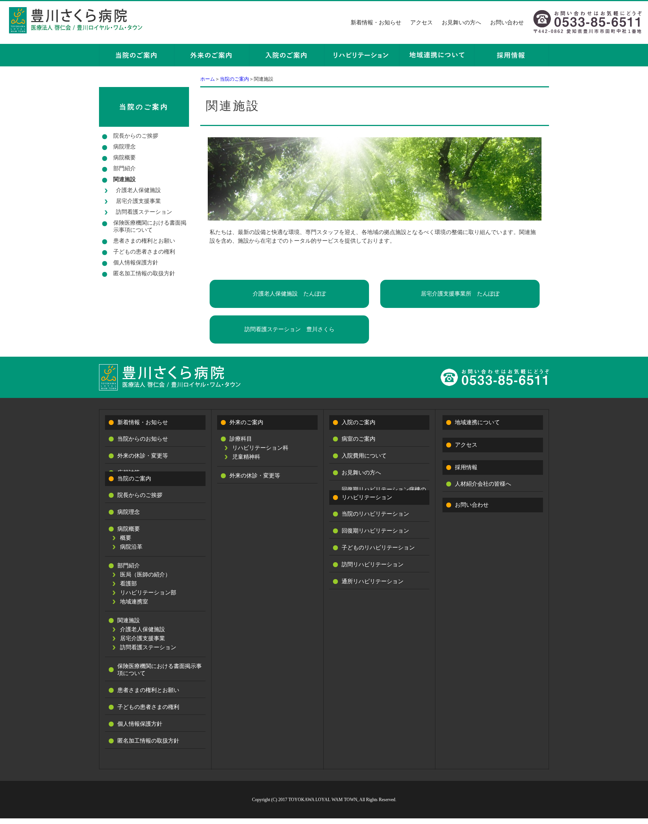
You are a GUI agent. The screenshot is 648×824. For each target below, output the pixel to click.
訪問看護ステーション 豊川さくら (289, 329)
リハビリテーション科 (260, 448)
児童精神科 (246, 457)
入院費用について (364, 456)
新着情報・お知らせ (376, 23)
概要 (125, 538)
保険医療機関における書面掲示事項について (149, 226)
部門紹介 (124, 168)
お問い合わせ (507, 23)
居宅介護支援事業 (138, 201)
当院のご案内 (234, 79)
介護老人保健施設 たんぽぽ (289, 294)
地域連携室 (134, 602)
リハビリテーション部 (148, 593)
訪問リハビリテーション (373, 564)
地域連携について (477, 422)
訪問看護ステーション (144, 212)
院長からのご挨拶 (135, 136)
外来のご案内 (246, 422)
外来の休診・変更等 (142, 456)
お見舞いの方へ (461, 23)
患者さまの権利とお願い (144, 241)
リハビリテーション (367, 497)
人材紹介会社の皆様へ (483, 484)
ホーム (207, 79)
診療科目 (241, 439)
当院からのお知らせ (142, 439)
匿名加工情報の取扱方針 (144, 273)
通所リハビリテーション (373, 581)
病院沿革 (131, 547)
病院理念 (124, 147)
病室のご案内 (358, 439)
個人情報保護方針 (135, 263)
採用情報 (466, 467)
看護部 (128, 584)
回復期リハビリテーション (375, 531)
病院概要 (124, 158)
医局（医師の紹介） (145, 575)
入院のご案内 (358, 422)
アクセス (421, 23)
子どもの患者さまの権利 (144, 252)
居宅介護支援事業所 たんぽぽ (460, 294)
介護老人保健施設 (138, 190)
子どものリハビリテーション (378, 548)
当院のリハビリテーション (375, 514)
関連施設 (124, 179)
